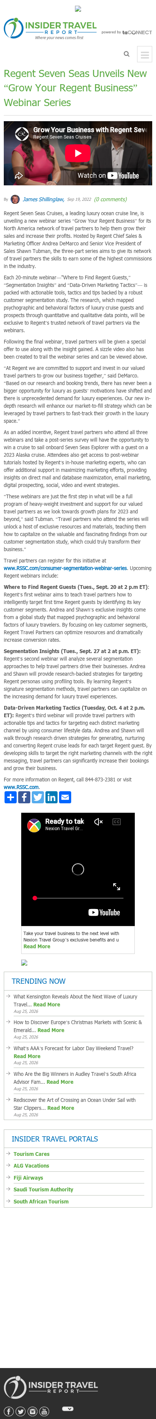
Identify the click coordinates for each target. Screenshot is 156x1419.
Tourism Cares (32, 1142)
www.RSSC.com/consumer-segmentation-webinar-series (65, 562)
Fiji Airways (28, 1166)
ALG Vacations (31, 1154)
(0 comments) (109, 193)
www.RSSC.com (21, 781)
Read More (36, 940)
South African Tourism (41, 1189)
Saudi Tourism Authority (43, 1177)
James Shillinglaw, (42, 193)
